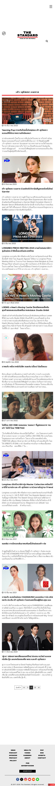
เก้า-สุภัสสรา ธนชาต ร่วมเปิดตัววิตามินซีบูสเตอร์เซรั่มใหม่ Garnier (27, 190)
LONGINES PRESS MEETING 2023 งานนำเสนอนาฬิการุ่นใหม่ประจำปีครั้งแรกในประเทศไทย (26, 249)
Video (27, 753)
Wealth (27, 750)
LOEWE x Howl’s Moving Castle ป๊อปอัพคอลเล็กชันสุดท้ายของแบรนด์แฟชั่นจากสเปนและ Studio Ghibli (25, 309)
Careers (27, 755)
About (27, 758)
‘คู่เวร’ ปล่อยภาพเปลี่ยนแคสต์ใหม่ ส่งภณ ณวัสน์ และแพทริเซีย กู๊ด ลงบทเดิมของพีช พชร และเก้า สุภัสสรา (26, 658)
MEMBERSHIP (27, 771)
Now (42, 753)
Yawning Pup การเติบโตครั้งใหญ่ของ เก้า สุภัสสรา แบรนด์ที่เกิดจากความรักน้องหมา (25, 131)
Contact (42, 758)
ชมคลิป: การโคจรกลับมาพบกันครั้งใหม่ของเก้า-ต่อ (24, 543)
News (13, 750)
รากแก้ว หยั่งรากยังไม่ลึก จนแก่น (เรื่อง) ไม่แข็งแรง (24, 366)
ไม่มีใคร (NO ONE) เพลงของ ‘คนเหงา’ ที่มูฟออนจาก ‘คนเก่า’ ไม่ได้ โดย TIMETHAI (26, 426)
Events (41, 755)
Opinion (13, 755)
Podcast (13, 753)
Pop (42, 750)
